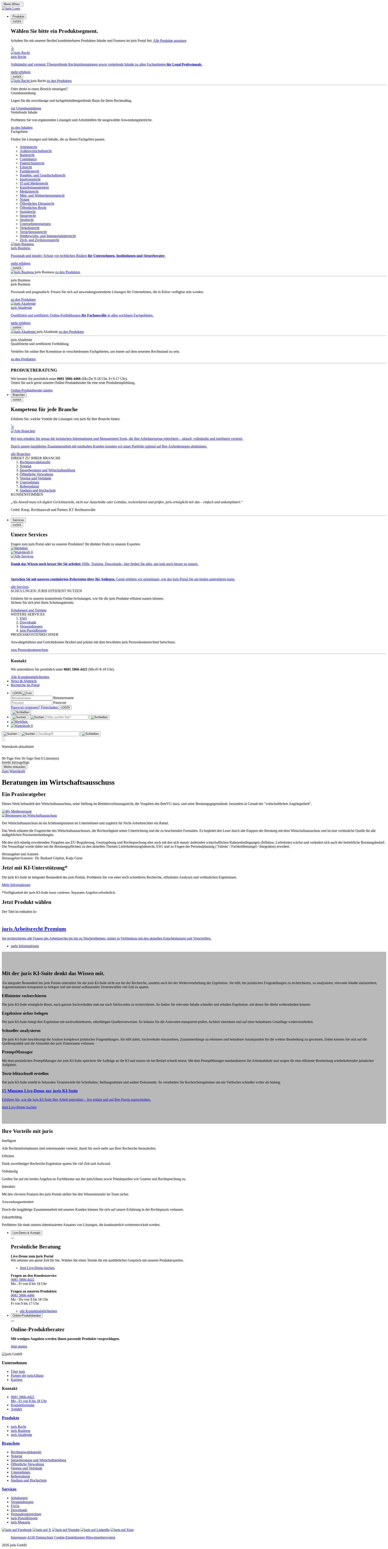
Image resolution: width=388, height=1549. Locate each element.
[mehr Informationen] (194, 919)
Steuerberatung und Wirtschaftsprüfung (38, 1460)
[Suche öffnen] (19, 717)
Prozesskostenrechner (26, 1514)
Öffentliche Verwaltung (27, 1464)
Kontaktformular (22, 1405)
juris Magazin (20, 1522)
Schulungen (19, 1498)
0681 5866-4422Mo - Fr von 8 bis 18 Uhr (29, 1399)
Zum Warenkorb (13, 771)
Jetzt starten (19, 1346)
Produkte (10, 1417)
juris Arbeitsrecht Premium (34, 929)
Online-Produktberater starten (32, 390)
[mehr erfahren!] (17, 811)
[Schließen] (21, 712)
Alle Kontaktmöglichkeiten (30, 677)
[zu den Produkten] (21, 81)
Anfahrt (16, 1409)
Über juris (18, 1371)
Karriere (16, 1380)
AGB (31, 1537)
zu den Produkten (59, 81)
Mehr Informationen (16, 885)
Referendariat (20, 1476)
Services (9, 1489)
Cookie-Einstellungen (69, 1537)
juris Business (20, 1431)
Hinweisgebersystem (100, 1537)
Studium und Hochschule (29, 1480)
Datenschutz (44, 1537)
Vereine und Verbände (26, 1468)
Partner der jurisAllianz (27, 1375)
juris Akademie (21, 1435)
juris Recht (18, 1427)
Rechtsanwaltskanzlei (26, 1452)
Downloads (19, 1510)
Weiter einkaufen (14, 767)
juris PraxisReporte (24, 1518)
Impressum (18, 1537)
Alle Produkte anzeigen (169, 40)
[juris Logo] (11, 8)
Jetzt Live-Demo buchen (19, 1107)
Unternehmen (20, 1472)
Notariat (16, 1456)
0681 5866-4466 (22, 1295)
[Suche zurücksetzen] (99, 717)
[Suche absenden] (37, 717)
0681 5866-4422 (22, 1280)
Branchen (11, 1443)
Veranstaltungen (22, 1502)
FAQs (15, 1506)
